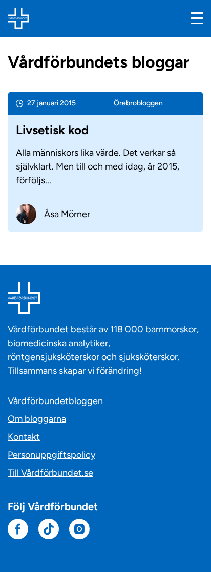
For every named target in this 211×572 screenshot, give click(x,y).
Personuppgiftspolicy (51, 454)
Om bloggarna (37, 419)
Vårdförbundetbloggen (55, 401)
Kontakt (24, 436)
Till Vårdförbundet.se (50, 472)
